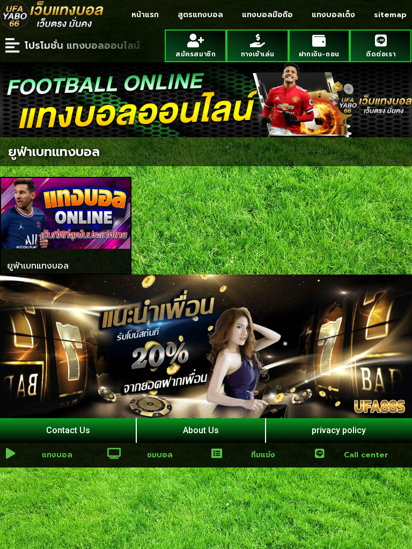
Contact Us (68, 430)
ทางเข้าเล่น (257, 54)
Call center (366, 455)
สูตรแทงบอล (200, 14)
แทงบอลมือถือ (267, 14)
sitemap (390, 14)
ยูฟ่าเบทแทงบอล (38, 265)
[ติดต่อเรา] (380, 40)
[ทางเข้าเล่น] (257, 40)
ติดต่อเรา (380, 54)
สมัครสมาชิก (195, 54)
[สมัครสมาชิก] (195, 40)
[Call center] (319, 453)
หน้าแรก (145, 14)
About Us (201, 430)
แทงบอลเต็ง (333, 14)
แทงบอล (57, 455)
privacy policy (339, 430)
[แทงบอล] (10, 453)
